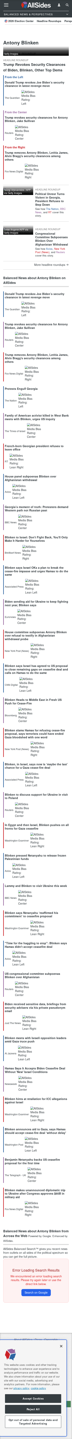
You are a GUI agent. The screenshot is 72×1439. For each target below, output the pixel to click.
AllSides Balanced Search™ (20, 1249)
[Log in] (59, 5)
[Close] (61, 1346)
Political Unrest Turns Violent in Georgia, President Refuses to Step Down (50, 199)
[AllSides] (36, 5)
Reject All (33, 1409)
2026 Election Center (21, 21)
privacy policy (21, 1388)
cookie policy (38, 1388)
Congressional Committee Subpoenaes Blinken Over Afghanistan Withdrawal (51, 239)
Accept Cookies (33, 1398)
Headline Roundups (49, 21)
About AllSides (23, 1339)
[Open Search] (67, 5)
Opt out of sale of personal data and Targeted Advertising (33, 1421)
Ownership (51, 1339)
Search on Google (36, 1292)
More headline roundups (49, 265)
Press (38, 1339)
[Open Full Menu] (6, 5)
